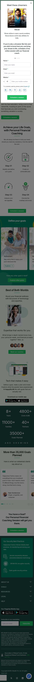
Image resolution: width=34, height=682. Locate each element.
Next (32, 32)
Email (5, 69)
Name (5, 61)
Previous (2, 32)
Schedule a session (17, 97)
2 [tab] (17, 58)
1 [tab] (15, 58)
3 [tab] (19, 58)
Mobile (6, 77)
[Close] (31, 3)
